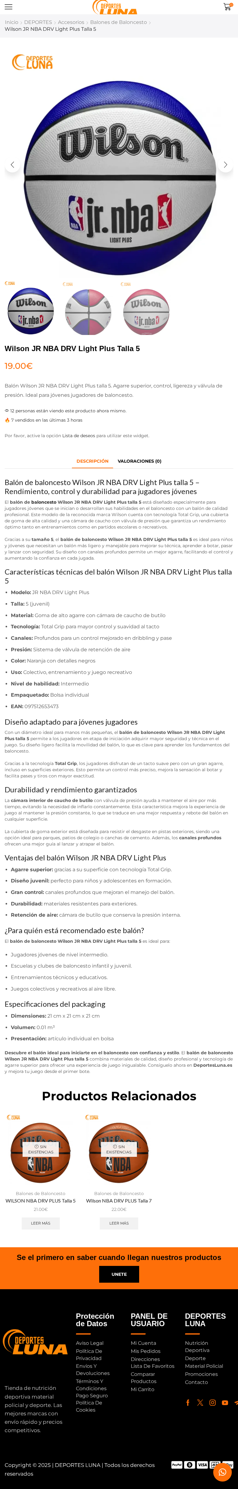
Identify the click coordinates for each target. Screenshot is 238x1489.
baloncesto (43, 502)
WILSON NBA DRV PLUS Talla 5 (41, 1200)
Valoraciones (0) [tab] (139, 461)
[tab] (92, 461)
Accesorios (71, 22)
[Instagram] (212, 1403)
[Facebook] (188, 1403)
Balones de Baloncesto (118, 22)
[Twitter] (200, 1403)
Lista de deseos (78, 435)
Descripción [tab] (92, 461)
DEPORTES (38, 22)
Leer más (40, 1223)
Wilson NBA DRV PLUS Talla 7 (119, 1200)
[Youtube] (225, 1403)
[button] (8, 7)
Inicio (11, 22)
